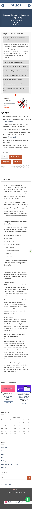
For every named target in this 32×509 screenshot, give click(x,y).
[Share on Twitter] (12, 166)
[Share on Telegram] (27, 166)
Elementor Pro (16, 20)
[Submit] (29, 478)
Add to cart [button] (8, 402)
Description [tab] (6, 179)
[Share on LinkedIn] (21, 166)
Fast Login (4, 461)
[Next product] (14, 23)
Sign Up (3, 467)
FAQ (2, 457)
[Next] (31, 396)
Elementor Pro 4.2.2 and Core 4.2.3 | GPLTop (8, 396)
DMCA (3, 454)
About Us (4, 447)
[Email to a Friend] (15, 166)
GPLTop (16, 5)
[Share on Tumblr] (24, 166)
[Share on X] (9, 166)
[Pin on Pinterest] (18, 166)
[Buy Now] (18, 502)
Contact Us (4, 451)
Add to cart (16, 156)
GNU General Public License (9, 464)
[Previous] (1, 396)
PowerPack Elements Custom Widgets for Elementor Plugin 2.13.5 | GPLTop (23, 397)
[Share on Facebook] (6, 166)
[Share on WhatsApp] (2, 166)
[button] (2, 5)
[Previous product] (17, 23)
